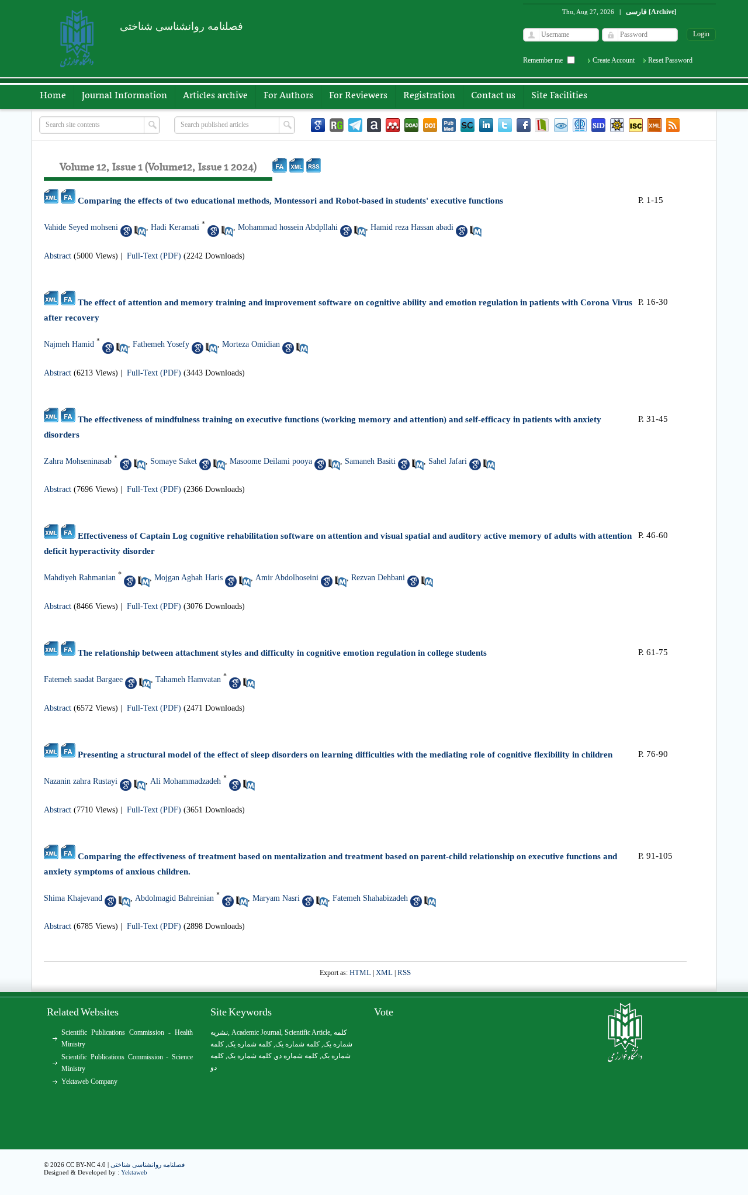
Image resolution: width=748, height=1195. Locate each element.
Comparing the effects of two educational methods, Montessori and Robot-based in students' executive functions (290, 200)
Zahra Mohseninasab (78, 461)
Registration (429, 96)
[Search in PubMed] (140, 231)
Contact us (493, 96)
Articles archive (215, 96)
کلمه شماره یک (249, 1044)
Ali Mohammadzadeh (185, 781)
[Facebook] (524, 125)
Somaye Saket (173, 461)
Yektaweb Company (89, 1081)
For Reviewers (358, 96)
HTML (360, 972)
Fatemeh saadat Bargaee (83, 679)
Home (53, 96)
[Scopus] (467, 125)
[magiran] (542, 125)
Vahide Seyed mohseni (81, 227)
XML (384, 972)
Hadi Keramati (175, 227)
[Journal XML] (654, 125)
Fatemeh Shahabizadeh (370, 898)
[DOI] (430, 125)
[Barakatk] (580, 125)
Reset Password (670, 60)
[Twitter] (505, 125)
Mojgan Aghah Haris (188, 577)
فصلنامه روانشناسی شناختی (147, 1164)
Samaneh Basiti (370, 461)
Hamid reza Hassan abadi (411, 227)
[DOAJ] (411, 125)
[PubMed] (449, 125)
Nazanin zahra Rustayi (80, 781)
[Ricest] (617, 125)
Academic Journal (256, 1032)
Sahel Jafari (447, 461)
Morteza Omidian (251, 344)
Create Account (614, 60)
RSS (404, 972)
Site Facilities (559, 96)
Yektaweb (134, 1172)
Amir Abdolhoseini (286, 577)
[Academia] (374, 125)
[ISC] (636, 125)
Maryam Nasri (276, 898)
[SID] (598, 125)
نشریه (219, 1032)
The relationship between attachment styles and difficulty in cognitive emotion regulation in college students (282, 652)
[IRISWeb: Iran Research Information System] (561, 125)
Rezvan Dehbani (378, 577)
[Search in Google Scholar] (126, 231)
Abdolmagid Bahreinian (174, 898)
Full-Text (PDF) (154, 256)
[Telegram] (355, 125)
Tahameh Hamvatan (188, 679)
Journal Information (124, 96)
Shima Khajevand (73, 898)
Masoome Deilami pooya (271, 461)
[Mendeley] (393, 125)
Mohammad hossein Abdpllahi (288, 227)
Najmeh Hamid (69, 344)
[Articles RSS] (673, 125)
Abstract (57, 256)
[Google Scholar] (318, 125)
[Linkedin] (486, 125)
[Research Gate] (337, 125)
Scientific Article (307, 1032)
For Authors (288, 96)
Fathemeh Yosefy (161, 344)
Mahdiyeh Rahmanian (80, 577)
